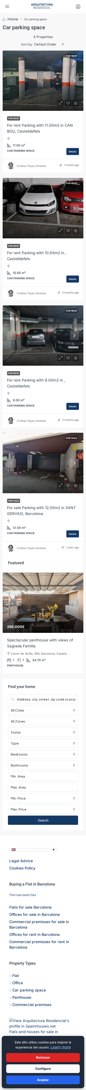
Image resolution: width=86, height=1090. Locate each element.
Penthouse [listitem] (21, 997)
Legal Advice (21, 861)
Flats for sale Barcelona (30, 907)
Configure (43, 1068)
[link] (43, 81)
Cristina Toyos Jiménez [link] (31, 166)
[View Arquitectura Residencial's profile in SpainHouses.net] (43, 1023)
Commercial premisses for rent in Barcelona (39, 944)
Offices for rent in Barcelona (34, 934)
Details (73, 151)
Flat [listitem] (15, 975)
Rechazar (43, 1057)
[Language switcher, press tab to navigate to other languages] (33, 849)
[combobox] (49, 44)
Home (12, 19)
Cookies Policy (22, 868)
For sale (71, 438)
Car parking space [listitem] (29, 990)
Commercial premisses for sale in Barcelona (39, 924)
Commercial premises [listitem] (31, 1004)
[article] (43, 623)
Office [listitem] (17, 983)
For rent (71, 56)
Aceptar (43, 1080)
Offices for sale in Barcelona (34, 914)
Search (43, 820)
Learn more (60, 1047)
